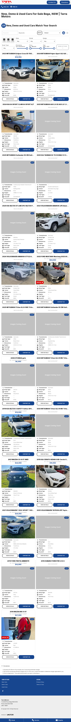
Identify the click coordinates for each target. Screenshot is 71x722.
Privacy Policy (40, 682)
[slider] (27, 48)
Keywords (22, 33)
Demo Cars (5, 684)
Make (17, 38)
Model (31, 38)
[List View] (67, 32)
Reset (40, 32)
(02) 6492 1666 (9, 703)
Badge (45, 38)
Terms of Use (40, 684)
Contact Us (52, 2)
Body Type (5, 45)
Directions (64, 2)
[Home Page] (6, 2)
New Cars (4, 682)
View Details (10, 99)
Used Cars (4, 687)
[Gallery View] (63, 32)
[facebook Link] (3, 691)
